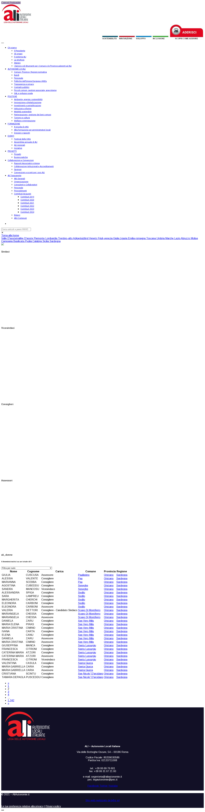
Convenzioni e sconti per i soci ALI (29, 172)
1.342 (11, 700)
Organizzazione (21, 181)
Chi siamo (12, 47)
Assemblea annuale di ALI (25, 142)
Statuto (17, 63)
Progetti (17, 154)
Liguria (124, 238)
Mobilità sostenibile (23, 111)
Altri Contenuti (20, 218)
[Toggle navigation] (2, 42)
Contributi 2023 (27, 209)
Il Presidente (19, 50)
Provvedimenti (20, 190)
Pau (80, 578)
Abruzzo (186, 238)
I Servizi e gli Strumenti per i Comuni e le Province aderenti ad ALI (43, 66)
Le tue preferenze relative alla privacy (22, 806)
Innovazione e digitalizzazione (27, 102)
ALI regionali (19, 145)
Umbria (160, 238)
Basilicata (19, 241)
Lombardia (51, 238)
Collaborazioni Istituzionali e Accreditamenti (34, 166)
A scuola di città (21, 126)
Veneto (93, 238)
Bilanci (17, 215)
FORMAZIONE (14, 123)
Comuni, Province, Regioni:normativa (30, 72)
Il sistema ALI (20, 56)
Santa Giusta (85, 663)
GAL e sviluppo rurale (23, 93)
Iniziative (18, 148)
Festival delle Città (22, 139)
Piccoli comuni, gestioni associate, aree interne (35, 90)
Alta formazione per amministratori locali (32, 129)
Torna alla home (10, 235)
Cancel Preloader (11, 2)
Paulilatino (84, 575)
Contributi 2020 (27, 200)
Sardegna (55, 241)
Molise (194, 238)
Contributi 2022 (27, 206)
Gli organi (18, 53)
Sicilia (45, 241)
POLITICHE (12, 96)
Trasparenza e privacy (24, 84)
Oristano (109, 575)
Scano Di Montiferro (89, 610)
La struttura (19, 59)
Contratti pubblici (21, 87)
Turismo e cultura (22, 117)
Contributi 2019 (27, 196)
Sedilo (81, 592)
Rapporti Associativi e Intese (27, 163)
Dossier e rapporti (22, 133)
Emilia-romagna (137, 238)
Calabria (37, 241)
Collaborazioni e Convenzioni (21, 160)
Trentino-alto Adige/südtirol (73, 238)
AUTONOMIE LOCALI (17, 69)
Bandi (16, 75)
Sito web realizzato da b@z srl (103, 800)
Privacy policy (53, 806)
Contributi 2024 (27, 212)
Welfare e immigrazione (24, 120)
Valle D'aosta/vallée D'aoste (17, 238)
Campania (7, 241)
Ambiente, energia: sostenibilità (28, 99)
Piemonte (39, 238)
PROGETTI (12, 151)
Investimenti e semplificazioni (27, 105)
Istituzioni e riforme (22, 108)
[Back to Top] (2, 810)
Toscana (151, 238)
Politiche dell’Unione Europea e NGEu (30, 81)
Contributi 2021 (27, 203)
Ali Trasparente (14, 175)
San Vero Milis (86, 620)
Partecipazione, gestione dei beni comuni (32, 114)
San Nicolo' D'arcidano (90, 673)
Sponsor (17, 169)
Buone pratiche (21, 157)
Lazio (177, 238)
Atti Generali (19, 178)
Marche (169, 238)
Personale (18, 78)
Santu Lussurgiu (87, 645)
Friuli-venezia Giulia (109, 238)
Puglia (29, 241)
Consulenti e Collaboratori (25, 184)
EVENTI (11, 136)
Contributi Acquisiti (22, 193)
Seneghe (83, 585)
